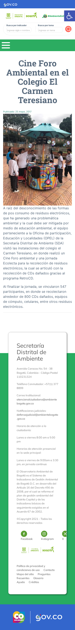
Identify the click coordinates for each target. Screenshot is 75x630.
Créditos (34, 582)
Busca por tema (46, 25)
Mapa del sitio (25, 574)
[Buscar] (68, 29)
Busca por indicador (16, 25)
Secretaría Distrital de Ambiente (31, 352)
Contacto (49, 570)
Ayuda (21, 582)
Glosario (38, 578)
